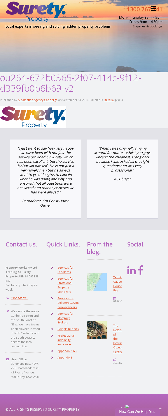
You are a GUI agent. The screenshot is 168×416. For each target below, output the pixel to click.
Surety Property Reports (38, 12)
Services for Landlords (66, 270)
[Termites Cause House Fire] (97, 282)
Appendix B (65, 357)
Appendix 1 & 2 (67, 351)
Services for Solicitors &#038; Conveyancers (68, 302)
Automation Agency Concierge (38, 100)
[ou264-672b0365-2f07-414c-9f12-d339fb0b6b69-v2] (33, 116)
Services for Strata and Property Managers (66, 285)
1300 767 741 (145, 9)
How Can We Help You (137, 412)
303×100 (109, 100)
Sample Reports (68, 329)
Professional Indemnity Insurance (66, 340)
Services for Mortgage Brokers (66, 318)
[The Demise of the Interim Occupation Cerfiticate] (97, 330)
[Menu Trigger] (154, 8)
